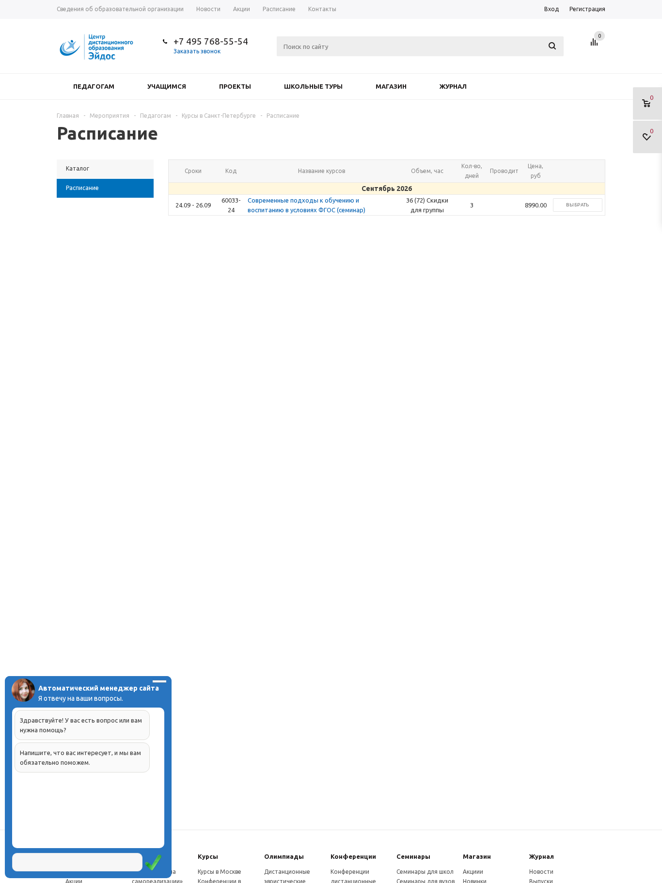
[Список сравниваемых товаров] (595, 45)
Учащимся (166, 86)
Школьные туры (313, 86)
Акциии (473, 871)
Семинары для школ (425, 871)
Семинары (413, 856)
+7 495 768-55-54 (210, 41)
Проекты (235, 86)
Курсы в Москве (219, 871)
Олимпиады (284, 856)
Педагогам (93, 86)
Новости (541, 871)
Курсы (208, 856)
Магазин (391, 86)
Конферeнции (353, 856)
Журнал (453, 86)
